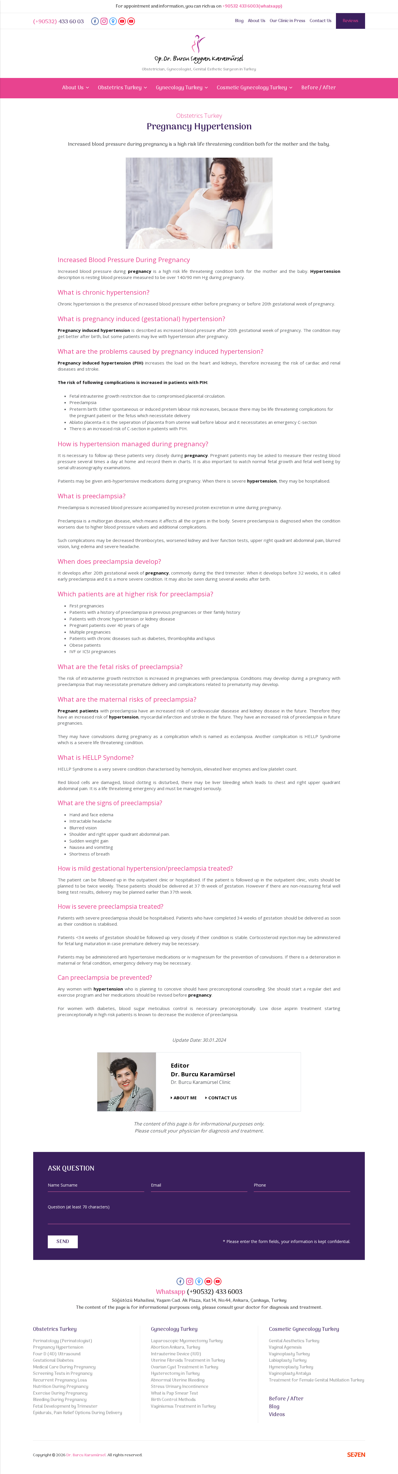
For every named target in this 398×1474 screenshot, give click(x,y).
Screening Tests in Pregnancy (62, 1373)
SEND (63, 1242)
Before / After (318, 88)
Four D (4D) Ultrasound (56, 1354)
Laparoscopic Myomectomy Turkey (187, 1341)
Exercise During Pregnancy (60, 1393)
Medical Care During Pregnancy (64, 1367)
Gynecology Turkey (174, 1329)
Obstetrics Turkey (55, 1329)
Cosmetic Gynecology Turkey (304, 1329)
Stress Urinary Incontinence (179, 1387)
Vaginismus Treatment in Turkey (183, 1406)
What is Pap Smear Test (174, 1393)
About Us (256, 20)
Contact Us (321, 20)
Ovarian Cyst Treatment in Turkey (184, 1367)
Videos (277, 1415)
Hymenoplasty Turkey (291, 1367)
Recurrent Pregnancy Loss (60, 1380)
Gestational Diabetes (53, 1360)
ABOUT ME (185, 1097)
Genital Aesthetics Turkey (294, 1341)
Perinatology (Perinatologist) (62, 1341)
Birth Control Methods (173, 1400)
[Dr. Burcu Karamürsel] (95, 23)
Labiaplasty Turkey (288, 1360)
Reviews (350, 20)
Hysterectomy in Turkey (175, 1373)
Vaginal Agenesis (285, 1347)
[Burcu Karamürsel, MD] (126, 1081)
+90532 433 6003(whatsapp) (252, 6)
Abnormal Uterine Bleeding (178, 1380)
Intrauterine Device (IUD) (176, 1354)
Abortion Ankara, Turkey (175, 1347)
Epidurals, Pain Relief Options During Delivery (77, 1413)
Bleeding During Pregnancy (60, 1400)
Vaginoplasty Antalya (290, 1373)
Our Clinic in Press (287, 20)
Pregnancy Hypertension (58, 1347)
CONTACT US (222, 1097)
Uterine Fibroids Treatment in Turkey (188, 1360)
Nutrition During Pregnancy (60, 1387)
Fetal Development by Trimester (65, 1406)
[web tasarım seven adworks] (356, 1455)
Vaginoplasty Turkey (289, 1354)
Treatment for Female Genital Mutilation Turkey (316, 1380)
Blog (239, 20)
